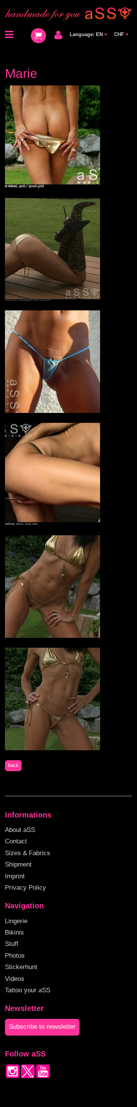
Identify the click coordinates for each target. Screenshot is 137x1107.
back (13, 765)
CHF (120, 34)
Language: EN (87, 34)
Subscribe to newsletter (42, 1026)
